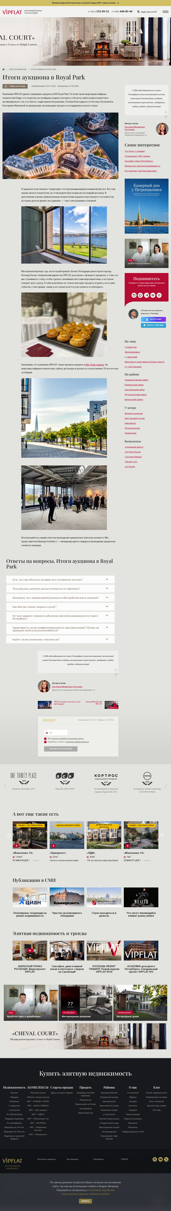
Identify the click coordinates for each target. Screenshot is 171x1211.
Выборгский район (134, 400)
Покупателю (85, 1100)
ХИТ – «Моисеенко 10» (38, 1118)
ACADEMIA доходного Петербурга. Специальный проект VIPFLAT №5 (141, 969)
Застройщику (85, 1108)
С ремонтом (131, 347)
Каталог (14, 1093)
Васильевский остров (109, 1127)
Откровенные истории (156, 1097)
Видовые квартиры (14, 1118)
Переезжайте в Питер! (85, 1104)
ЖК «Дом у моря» (95, 365)
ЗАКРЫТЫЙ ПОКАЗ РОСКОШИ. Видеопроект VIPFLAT (30, 969)
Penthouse (14, 1101)
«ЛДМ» (91, 853)
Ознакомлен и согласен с (68, 742)
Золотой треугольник (109, 1118)
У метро (130, 408)
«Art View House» (133, 452)
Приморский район (134, 385)
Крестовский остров (135, 418)
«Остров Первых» (133, 457)
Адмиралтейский (109, 1093)
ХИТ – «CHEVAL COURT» (38, 1101)
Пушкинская (130, 433)
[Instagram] (134, 295)
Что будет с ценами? (135, 151)
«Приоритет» (58, 853)
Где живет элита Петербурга (139, 161)
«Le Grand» (130, 467)
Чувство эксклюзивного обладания (67, 914)
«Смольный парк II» (134, 447)
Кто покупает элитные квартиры (141, 171)
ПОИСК (124, 1159)
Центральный (109, 1101)
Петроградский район (135, 395)
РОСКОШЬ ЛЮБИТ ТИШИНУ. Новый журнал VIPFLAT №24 (104, 969)
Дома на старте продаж (62, 1093)
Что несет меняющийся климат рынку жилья (141, 914)
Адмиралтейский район (136, 380)
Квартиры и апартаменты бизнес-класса (144, 362)
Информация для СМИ (133, 1131)
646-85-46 (121, 11)
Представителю (85, 1113)
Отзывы (133, 1101)
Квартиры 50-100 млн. (14, 1131)
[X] (166, 1159)
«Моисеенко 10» (23, 853)
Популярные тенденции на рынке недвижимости (30, 914)
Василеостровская (134, 413)
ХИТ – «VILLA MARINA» (38, 1105)
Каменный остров (109, 1110)
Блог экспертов (156, 1101)
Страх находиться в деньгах (104, 914)
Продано (14, 1097)
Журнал (133, 1097)
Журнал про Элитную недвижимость (142, 166)
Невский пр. (130, 423)
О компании (133, 1093)
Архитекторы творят (156, 1105)
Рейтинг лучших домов (38, 1097)
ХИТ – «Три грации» (38, 1110)
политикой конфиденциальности (77, 742)
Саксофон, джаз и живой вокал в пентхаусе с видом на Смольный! (67, 969)
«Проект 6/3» (131, 462)
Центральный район (135, 390)
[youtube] (152, 295)
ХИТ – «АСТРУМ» (38, 1123)
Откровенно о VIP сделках (137, 156)
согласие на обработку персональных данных (67, 738)
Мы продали (72, 1159)
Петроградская (132, 428)
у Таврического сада (109, 1123)
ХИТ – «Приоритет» (38, 1134)
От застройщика (14, 1123)
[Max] (140, 295)
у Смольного (109, 1114)
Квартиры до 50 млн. (14, 1127)
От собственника (133, 367)
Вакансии (132, 1123)
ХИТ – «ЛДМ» (38, 1114)
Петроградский (109, 1131)
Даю (66, 738)
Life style (157, 1110)
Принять (85, 1201)
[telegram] (146, 295)
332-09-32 (98, 11)
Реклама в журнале (46, 1159)
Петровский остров (109, 1097)
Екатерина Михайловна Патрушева (135, 128)
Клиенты (133, 1105)
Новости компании (133, 1118)
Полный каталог (38, 1093)
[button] (165, 12)
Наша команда (133, 1114)
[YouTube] (160, 1159)
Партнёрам (98, 1159)
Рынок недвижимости (156, 1093)
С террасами (131, 357)
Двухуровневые (132, 352)
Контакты (132, 1127)
